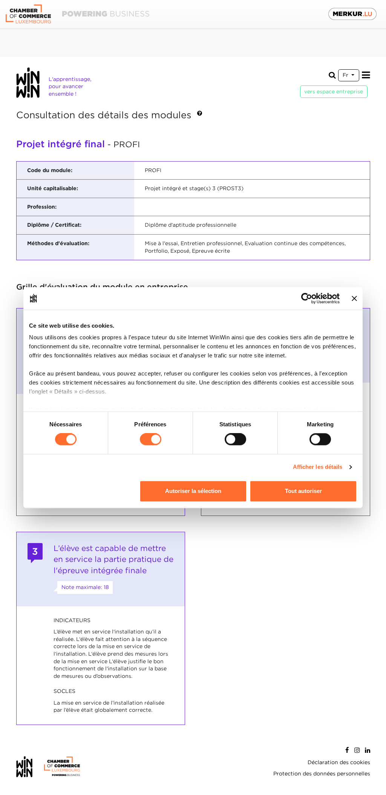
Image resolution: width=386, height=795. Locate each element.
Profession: (42, 207)
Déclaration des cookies (339, 762)
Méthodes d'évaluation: (58, 243)
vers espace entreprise (333, 92)
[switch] (150, 439)
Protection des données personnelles (321, 774)
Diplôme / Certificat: (54, 225)
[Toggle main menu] (366, 75)
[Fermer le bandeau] (354, 298)
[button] (199, 115)
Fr (346, 75)
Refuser (82, 491)
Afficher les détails (318, 467)
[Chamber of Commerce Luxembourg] (77, 14)
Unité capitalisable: (52, 188)
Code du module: (49, 170)
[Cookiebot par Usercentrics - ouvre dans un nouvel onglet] (307, 298)
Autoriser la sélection (193, 491)
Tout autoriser (303, 491)
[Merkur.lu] (352, 14)
